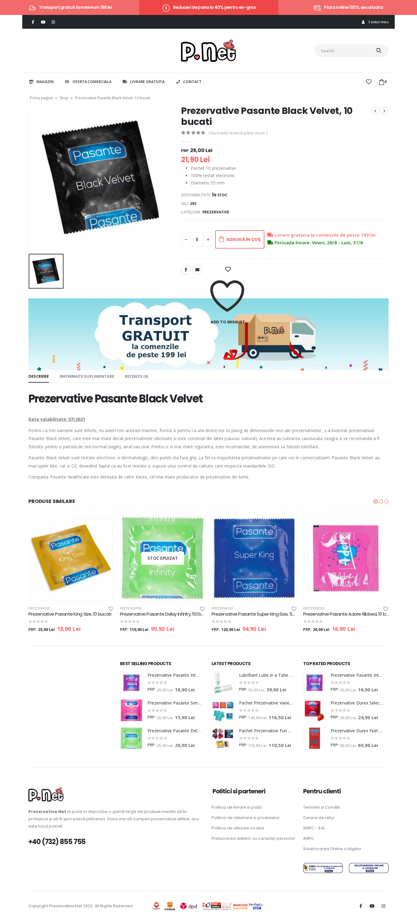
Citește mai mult (195, 525)
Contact (192, 81)
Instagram (383, 906)
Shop (64, 97)
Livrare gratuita (147, 81)
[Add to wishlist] (111, 608)
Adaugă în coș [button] (103, 525)
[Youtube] (43, 22)
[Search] (379, 51)
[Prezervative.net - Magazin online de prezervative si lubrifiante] (208, 50)
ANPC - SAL (314, 828)
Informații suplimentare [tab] (87, 376)
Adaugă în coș (243, 239)
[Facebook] (33, 22)
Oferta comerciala (91, 81)
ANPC (308, 838)
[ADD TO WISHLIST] (228, 269)
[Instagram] (53, 22)
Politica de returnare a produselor (246, 818)
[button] (375, 501)
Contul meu (378, 22)
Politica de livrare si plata (237, 807)
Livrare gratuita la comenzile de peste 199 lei (324, 235)
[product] (71, 558)
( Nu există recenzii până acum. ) (238, 133)
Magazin (45, 81)
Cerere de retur (319, 818)
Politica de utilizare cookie (238, 828)
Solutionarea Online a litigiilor (332, 849)
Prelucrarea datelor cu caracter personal (253, 838)
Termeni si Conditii (321, 807)
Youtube (372, 906)
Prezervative (215, 212)
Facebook (186, 270)
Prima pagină (41, 97)
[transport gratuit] (208, 334)
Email (197, 270)
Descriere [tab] (38, 376)
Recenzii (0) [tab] (136, 376)
